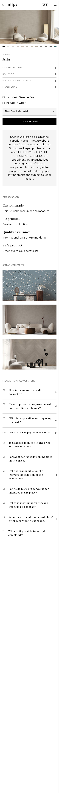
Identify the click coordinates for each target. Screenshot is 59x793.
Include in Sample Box (20, 97)
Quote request (29, 121)
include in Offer (16, 102)
